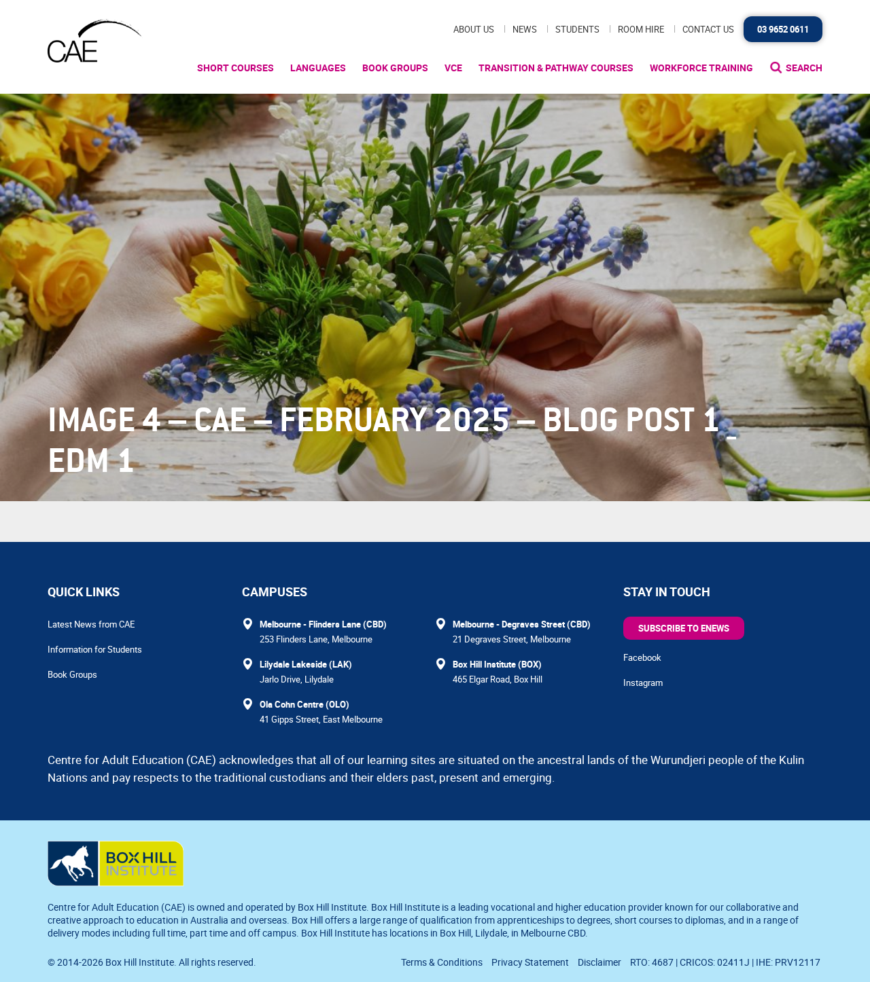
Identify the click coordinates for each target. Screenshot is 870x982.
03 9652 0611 (783, 29)
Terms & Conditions (442, 962)
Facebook (642, 657)
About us (473, 29)
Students (577, 29)
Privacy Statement (530, 962)
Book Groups (395, 67)
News (524, 29)
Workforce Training (701, 67)
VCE (453, 67)
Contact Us (708, 29)
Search (804, 67)
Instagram (643, 682)
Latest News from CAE (91, 624)
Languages (318, 67)
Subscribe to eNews (683, 628)
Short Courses (235, 67)
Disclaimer (599, 962)
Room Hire (641, 29)
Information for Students (95, 649)
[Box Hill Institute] (116, 882)
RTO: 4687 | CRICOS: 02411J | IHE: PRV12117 (726, 962)
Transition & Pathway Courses (555, 67)
